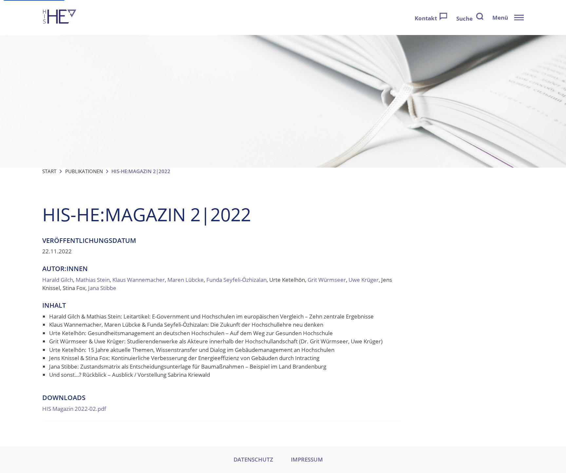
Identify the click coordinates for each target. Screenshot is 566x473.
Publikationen (84, 171)
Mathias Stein (93, 279)
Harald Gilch (57, 279)
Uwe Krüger (364, 279)
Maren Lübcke (185, 279)
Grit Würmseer (327, 279)
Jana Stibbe (102, 288)
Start (49, 171)
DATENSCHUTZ (253, 459)
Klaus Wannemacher (138, 279)
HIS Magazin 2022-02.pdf (74, 408)
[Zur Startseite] (59, 17)
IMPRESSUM (307, 459)
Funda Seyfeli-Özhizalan (236, 279)
